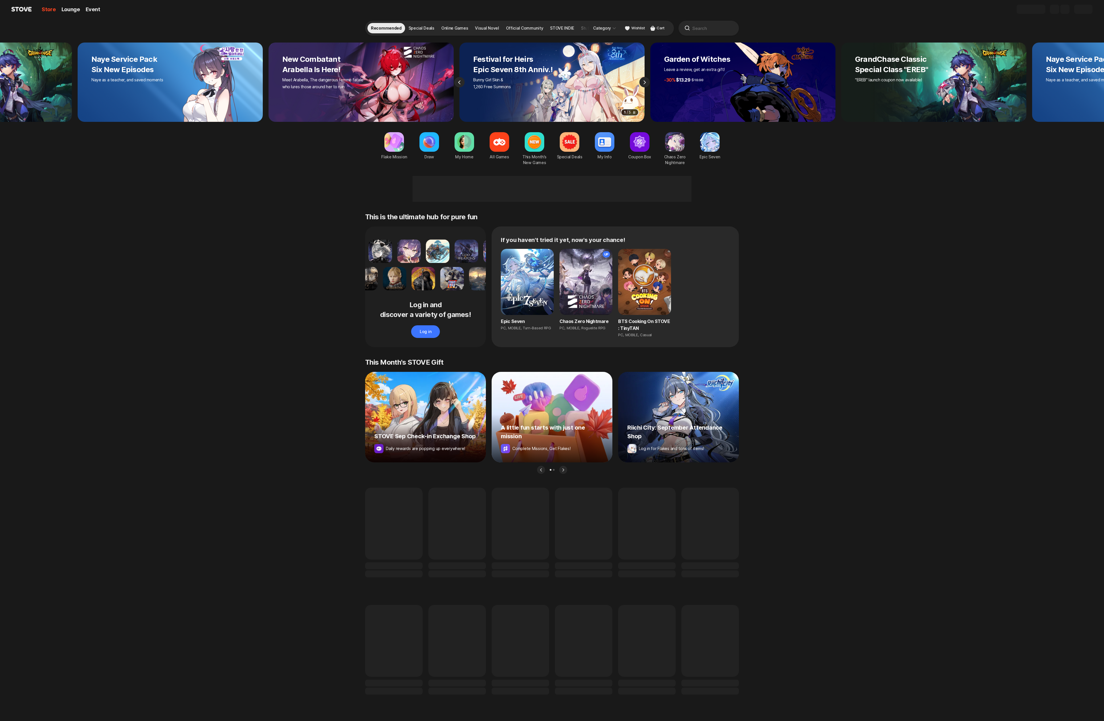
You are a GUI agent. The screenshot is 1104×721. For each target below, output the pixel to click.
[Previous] (459, 82)
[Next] (644, 82)
